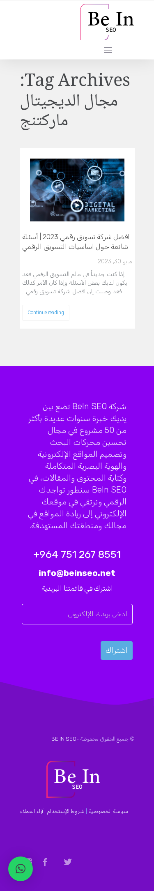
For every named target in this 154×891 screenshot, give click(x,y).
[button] (20, 868)
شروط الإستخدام (66, 811)
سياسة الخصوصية (108, 811)
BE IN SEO (63, 739)
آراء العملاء (31, 811)
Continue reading (46, 312)
